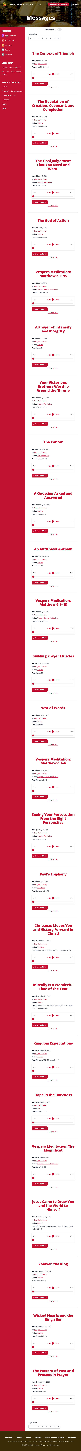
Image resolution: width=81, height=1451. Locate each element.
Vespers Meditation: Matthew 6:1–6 (53, 761)
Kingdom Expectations (53, 1043)
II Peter (4, 87)
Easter (4, 108)
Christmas (41, 888)
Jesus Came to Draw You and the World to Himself (53, 1205)
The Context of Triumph (53, 53)
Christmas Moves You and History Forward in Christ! (53, 929)
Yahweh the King (53, 1264)
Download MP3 (40, 84)
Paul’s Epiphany (53, 874)
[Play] (53, 74)
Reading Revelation (9, 95)
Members (75, 4)
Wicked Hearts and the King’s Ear (53, 1317)
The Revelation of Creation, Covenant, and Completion (53, 105)
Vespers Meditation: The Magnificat (53, 1148)
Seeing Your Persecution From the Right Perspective (53, 818)
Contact (38, 4)
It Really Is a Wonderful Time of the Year (53, 987)
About (19, 1437)
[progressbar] (53, 78)
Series (47, 34)
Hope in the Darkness (53, 1095)
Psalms (4, 104)
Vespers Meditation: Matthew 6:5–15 (53, 274)
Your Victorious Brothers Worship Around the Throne (53, 386)
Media (28, 1437)
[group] (53, 75)
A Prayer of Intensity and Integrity (53, 329)
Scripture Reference (68, 34)
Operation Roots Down (58, 4)
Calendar (12, 4)
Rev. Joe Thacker (40, 64)
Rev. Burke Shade (40, 179)
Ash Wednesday (43, 456)
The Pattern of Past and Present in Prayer (53, 1373)
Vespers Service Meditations (12, 91)
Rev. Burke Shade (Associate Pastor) (12, 73)
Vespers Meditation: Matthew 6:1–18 (53, 602)
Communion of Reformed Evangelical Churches (56, 1441)
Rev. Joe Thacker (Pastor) (11, 67)
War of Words (53, 708)
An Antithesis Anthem (53, 549)
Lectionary (5, 100)
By (29, 34)
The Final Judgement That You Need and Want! (53, 165)
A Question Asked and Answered (53, 495)
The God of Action (53, 220)
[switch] (59, 29)
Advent (40, 1002)
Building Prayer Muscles (53, 656)
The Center (53, 442)
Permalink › (53, 87)
